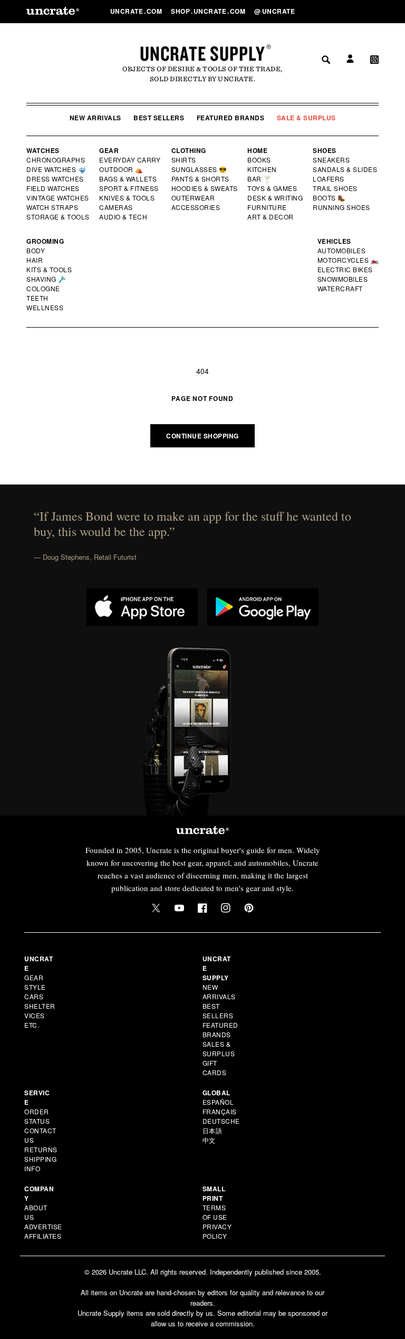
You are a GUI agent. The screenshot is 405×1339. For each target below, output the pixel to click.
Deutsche (221, 1120)
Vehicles (334, 241)
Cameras (116, 207)
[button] (374, 11)
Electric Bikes (345, 269)
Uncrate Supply (202, 53)
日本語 (212, 1130)
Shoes (324, 150)
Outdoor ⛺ (121, 169)
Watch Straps (53, 207)
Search (322, 11)
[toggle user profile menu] (348, 11)
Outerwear (193, 198)
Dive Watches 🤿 (56, 169)
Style (35, 986)
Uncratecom (137, 11)
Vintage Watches (58, 198)
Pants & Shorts (200, 179)
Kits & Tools (49, 269)
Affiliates (42, 1235)
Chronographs (55, 160)
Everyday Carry (130, 160)
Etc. (31, 1024)
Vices (34, 1015)
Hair (34, 260)
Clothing (188, 150)
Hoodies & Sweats (205, 188)
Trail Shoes (335, 188)
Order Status (37, 1116)
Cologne (43, 288)
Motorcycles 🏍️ (348, 260)
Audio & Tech (123, 217)
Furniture (267, 207)
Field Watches (53, 188)
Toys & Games (272, 188)
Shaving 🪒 (46, 279)
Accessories (196, 207)
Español (218, 1101)
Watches (43, 150)
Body (35, 250)
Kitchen (262, 169)
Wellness (44, 307)
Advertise (43, 1226)
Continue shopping (202, 436)
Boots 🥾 (329, 198)
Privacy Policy (217, 1231)
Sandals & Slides (346, 169)
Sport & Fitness (129, 188)
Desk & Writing (275, 198)
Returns (40, 1149)
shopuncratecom (209, 11)
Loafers (329, 179)
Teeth (37, 298)
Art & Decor (271, 217)
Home (257, 150)
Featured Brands (231, 117)
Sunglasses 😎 (199, 169)
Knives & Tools (127, 198)
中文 (209, 1139)
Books (259, 160)
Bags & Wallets (129, 179)
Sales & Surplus (218, 1048)
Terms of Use (214, 1212)
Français (219, 1111)
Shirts (183, 160)
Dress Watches (55, 179)
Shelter (39, 1005)
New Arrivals (95, 117)
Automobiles (342, 250)
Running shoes (341, 207)
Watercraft (340, 288)
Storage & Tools (58, 217)
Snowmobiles (343, 279)
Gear (109, 150)
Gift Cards (214, 1067)
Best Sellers (158, 117)
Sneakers (332, 160)
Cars (33, 996)
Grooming (45, 241)
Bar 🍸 (260, 179)
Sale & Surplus (306, 117)
